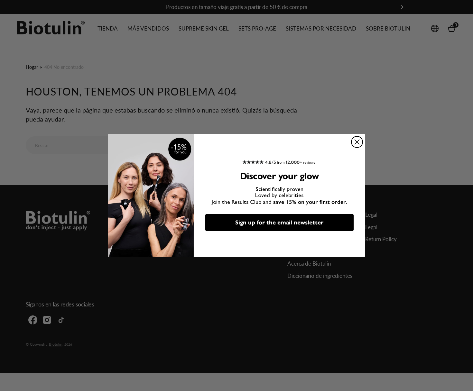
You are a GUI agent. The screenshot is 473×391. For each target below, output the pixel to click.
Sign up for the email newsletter (279, 222)
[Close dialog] (357, 142)
